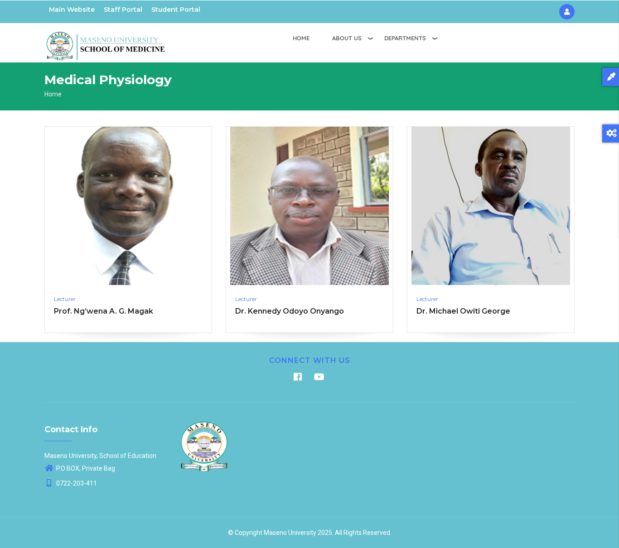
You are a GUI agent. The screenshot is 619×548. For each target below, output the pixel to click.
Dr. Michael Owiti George (463, 311)
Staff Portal (123, 9)
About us (347, 38)
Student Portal (175, 9)
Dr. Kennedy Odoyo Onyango (289, 311)
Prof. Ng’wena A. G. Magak (103, 311)
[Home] (105, 41)
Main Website (72, 9)
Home (301, 38)
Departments (405, 38)
